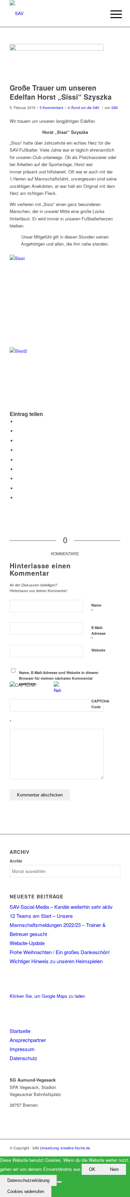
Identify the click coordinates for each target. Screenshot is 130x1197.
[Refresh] (57, 690)
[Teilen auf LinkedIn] (18, 460)
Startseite (20, 1030)
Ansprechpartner (28, 1039)
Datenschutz (23, 1057)
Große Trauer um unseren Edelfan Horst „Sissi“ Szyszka (61, 92)
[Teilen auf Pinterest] (18, 450)
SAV (114, 107)
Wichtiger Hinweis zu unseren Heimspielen (56, 961)
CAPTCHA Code (100, 703)
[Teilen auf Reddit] (18, 488)
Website (98, 650)
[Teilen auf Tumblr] (18, 469)
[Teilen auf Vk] (18, 478)
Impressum (22, 1048)
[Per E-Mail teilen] (18, 498)
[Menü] (111, 14)
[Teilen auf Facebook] (18, 421)
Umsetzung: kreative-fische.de (65, 1147)
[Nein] (59, 1182)
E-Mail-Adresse (98, 633)
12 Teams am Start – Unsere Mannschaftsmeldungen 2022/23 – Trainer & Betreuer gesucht (58, 924)
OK (92, 1169)
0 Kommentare (51, 107)
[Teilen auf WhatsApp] (18, 440)
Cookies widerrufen (25, 1191)
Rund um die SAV (85, 107)
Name (96, 608)
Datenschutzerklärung (28, 1180)
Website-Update (27, 942)
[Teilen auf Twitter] (18, 431)
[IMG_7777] (57, 62)
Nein (114, 1169)
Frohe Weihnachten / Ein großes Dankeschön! (60, 951)
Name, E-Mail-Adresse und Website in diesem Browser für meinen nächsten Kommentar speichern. (58, 678)
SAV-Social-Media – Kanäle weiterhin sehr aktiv (61, 906)
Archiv (16, 861)
